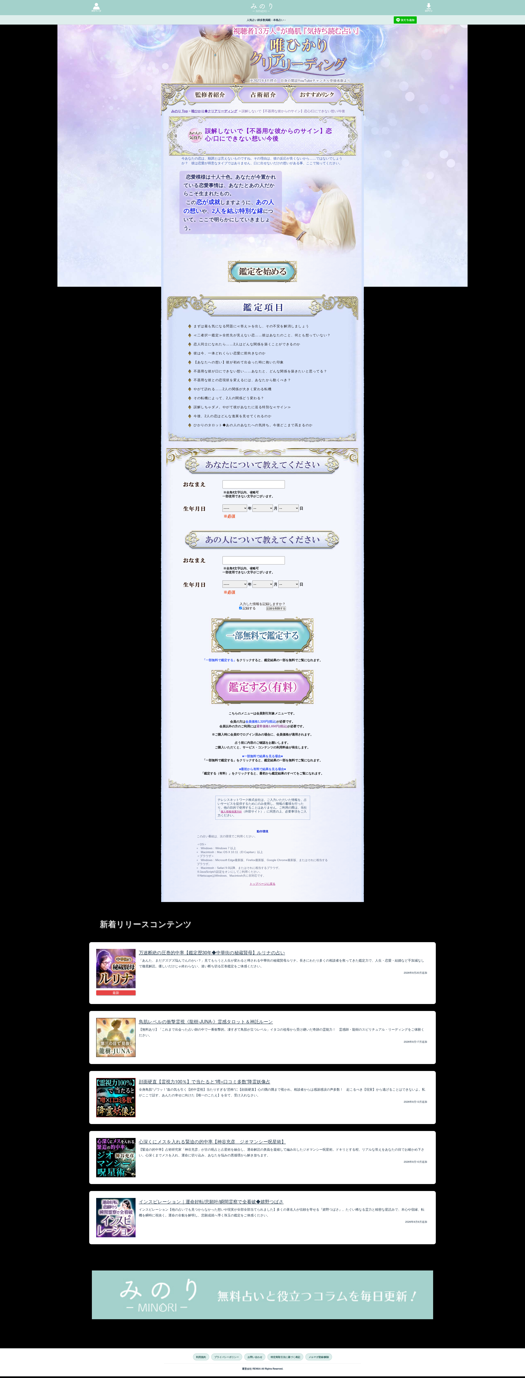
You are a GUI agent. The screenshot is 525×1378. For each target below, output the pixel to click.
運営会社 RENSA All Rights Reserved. (262, 1368)
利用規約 (201, 1357)
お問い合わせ (255, 1357)
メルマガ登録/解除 (319, 1357)
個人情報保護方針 (231, 811)
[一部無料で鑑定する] (262, 635)
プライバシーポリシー (226, 1357)
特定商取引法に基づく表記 (285, 1357)
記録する (249, 608)
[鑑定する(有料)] (262, 687)
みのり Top (179, 111)
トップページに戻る (262, 883)
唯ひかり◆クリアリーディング (214, 111)
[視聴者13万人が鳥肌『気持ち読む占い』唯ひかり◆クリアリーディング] (262, 55)
